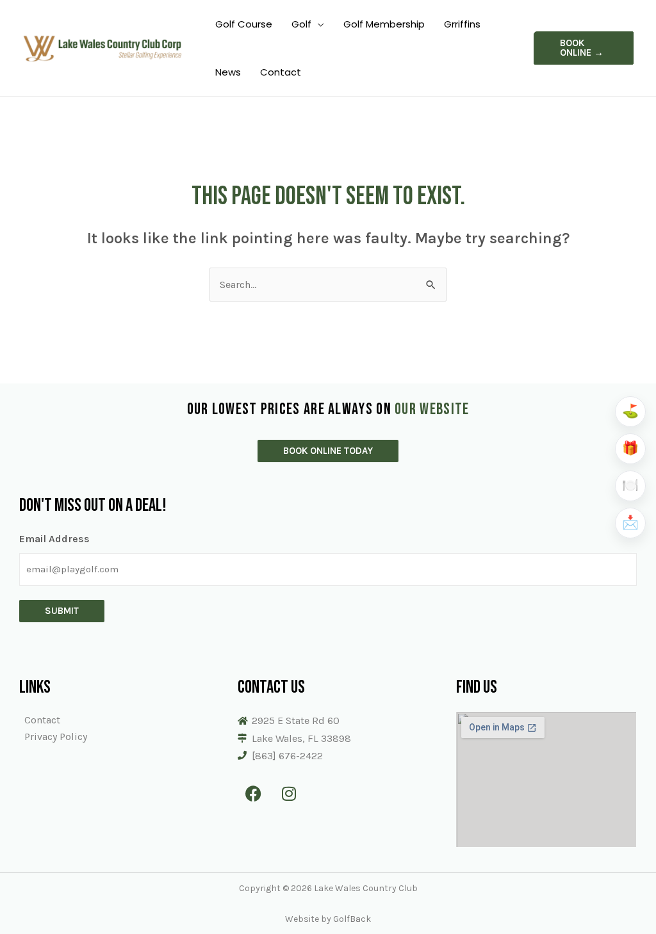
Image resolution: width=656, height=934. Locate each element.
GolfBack (352, 919)
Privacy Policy (55, 736)
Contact (42, 720)
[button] (584, 48)
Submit (62, 610)
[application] (317, 24)
